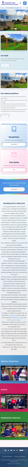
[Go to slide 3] (16, 28)
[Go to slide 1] (12, 28)
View (14, 169)
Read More (14, 144)
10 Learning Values (15, 320)
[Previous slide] (2, 20)
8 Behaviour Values (18, 318)
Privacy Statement (7, 456)
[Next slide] (25, 20)
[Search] (20, 3)
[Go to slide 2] (14, 28)
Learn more (5, 115)
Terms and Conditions (20, 456)
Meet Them (5, 65)
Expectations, (12, 315)
